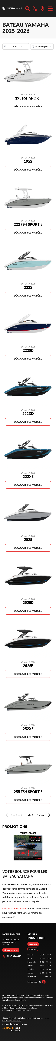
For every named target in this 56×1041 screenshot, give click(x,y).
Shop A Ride (22, 1024)
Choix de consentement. (23, 1010)
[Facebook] (44, 982)
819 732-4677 (14, 956)
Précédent (16, 815)
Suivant (41, 815)
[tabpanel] (39, 966)
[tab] (33, 944)
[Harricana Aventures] (12, 8)
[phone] (35, 8)
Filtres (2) (17, 46)
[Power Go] (28, 1029)
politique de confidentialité (13, 1008)
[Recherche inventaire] (27, 8)
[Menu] (50, 8)
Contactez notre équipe (14, 908)
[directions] (42, 8)
